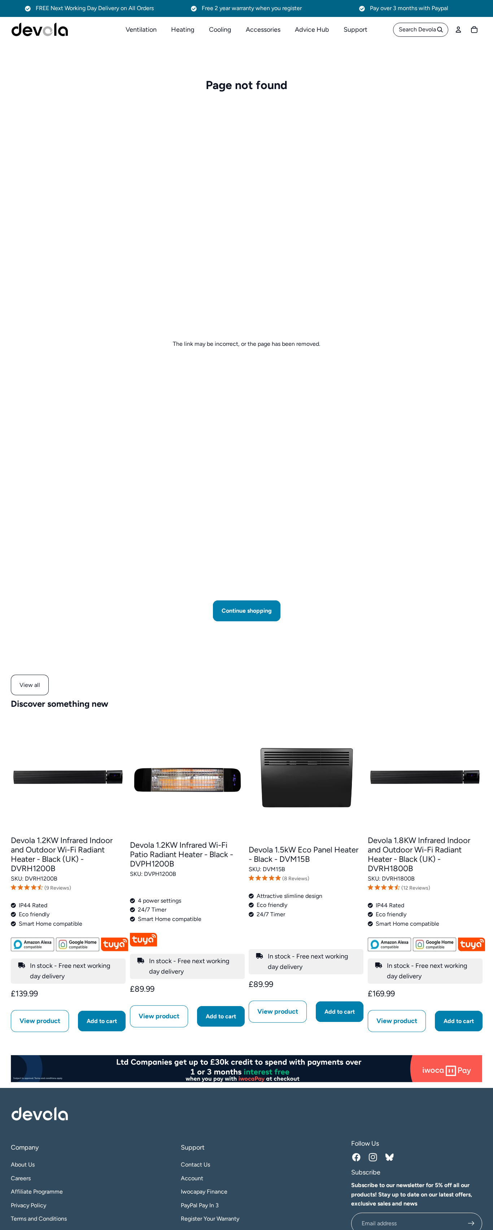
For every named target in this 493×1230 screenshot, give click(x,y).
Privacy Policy (28, 1205)
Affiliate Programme (37, 1191)
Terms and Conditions (39, 1218)
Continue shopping (247, 610)
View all (29, 685)
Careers (21, 1178)
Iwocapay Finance (204, 1191)
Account (192, 1178)
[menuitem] (141, 30)
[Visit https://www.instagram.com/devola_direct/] (374, 1158)
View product (39, 1021)
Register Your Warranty (210, 1218)
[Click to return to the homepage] (40, 29)
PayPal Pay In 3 (200, 1205)
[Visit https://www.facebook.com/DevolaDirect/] (357, 1158)
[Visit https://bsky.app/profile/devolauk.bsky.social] (390, 1158)
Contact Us (195, 1164)
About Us (23, 1164)
